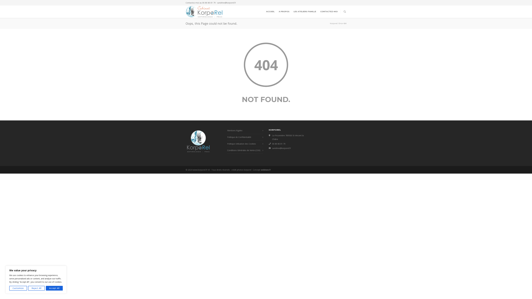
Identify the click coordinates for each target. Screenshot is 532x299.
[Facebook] (332, 3)
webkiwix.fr (266, 169)
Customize (18, 288)
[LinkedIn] (343, 3)
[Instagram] (338, 3)
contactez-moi (329, 11)
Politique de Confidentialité (239, 137)
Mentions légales (234, 130)
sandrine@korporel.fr (226, 2)
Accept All (54, 288)
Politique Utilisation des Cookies (241, 143)
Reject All (36, 288)
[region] (36, 279)
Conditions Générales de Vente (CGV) (243, 150)
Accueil (270, 11)
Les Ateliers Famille (305, 11)
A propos (284, 11)
